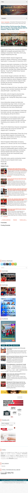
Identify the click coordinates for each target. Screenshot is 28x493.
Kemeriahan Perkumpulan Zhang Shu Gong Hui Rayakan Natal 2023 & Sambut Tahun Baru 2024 (14, 28)
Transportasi (3, 458)
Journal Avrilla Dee (13, 480)
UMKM (7, 458)
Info (5, 453)
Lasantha (22, 481)
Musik (14, 455)
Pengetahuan (8, 456)
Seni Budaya (19, 456)
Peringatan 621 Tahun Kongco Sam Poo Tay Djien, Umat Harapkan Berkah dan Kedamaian (16, 382)
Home (2, 22)
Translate (11, 425)
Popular (3, 345)
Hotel (2, 453)
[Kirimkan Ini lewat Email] (1, 163)
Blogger (25, 480)
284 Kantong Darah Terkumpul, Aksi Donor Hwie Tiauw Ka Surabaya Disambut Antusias (16, 357)
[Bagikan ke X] (4, 163)
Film (18, 452)
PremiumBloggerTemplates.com (8, 482)
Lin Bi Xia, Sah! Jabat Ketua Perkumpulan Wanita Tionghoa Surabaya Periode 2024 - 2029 (17, 199)
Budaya (9, 452)
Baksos (2, 452)
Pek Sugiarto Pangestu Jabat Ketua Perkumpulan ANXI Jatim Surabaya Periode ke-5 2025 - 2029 (17, 189)
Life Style (7, 455)
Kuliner (3, 455)
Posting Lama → (23, 219)
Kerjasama (13, 453)
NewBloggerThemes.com (21, 482)
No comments (22, 31)
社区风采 (16, 458)
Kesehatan (18, 453)
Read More (9, 176)
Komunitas (7, 22)
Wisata (11, 458)
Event (16, 452)
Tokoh (26, 456)
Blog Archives (16, 345)
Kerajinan (9, 453)
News (17, 455)
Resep (12, 456)
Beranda (15, 219)
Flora (21, 452)
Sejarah (15, 456)
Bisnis (5, 452)
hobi (26, 452)
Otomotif (25, 455)
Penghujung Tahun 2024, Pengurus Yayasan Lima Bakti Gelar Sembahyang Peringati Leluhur (17, 169)
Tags (9, 345)
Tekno (23, 456)
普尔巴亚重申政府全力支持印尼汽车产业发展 (16, 364)
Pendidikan (3, 456)
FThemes (10, 481)
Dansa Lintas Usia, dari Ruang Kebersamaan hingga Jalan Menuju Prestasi (16, 374)
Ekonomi (13, 452)
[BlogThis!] (3, 163)
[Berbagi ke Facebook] (5, 163)
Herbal (23, 452)
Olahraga (21, 455)
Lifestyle (11, 455)
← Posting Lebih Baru (5, 219)
